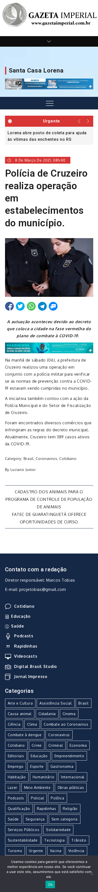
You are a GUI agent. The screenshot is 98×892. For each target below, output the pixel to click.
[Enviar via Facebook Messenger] (53, 306)
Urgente (36, 851)
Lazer (13, 787)
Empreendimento (69, 756)
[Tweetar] (20, 306)
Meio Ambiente (37, 787)
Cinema (69, 714)
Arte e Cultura (20, 703)
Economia (78, 745)
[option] (49, 136)
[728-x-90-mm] (49, 347)
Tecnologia (54, 840)
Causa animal (20, 714)
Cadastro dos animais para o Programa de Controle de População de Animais (49, 499)
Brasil (29, 458)
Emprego (16, 766)
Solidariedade (58, 830)
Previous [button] (79, 121)
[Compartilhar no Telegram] (42, 306)
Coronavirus (46, 458)
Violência (76, 851)
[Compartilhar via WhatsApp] (31, 306)
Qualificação (19, 808)
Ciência (14, 724)
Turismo (15, 851)
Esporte (37, 766)
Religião (70, 808)
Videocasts (25, 656)
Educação (21, 616)
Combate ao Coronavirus (66, 724)
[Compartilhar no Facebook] (9, 306)
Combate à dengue (25, 735)
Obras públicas (71, 787)
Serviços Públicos (23, 830)
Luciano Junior (23, 469)
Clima (32, 724)
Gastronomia (62, 766)
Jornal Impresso (30, 676)
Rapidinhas (25, 646)
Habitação (17, 777)
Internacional (72, 777)
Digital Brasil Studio (35, 666)
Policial (37, 798)
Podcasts (23, 635)
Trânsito (78, 840)
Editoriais (16, 756)
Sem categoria (65, 819)
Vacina (56, 851)
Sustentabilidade (23, 840)
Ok (50, 884)
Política (57, 798)
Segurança (35, 819)
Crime (37, 745)
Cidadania (47, 714)
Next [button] (88, 121)
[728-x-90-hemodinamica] (49, 83)
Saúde (17, 626)
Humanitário (44, 777)
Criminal (55, 745)
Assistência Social (55, 703)
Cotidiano (67, 458)
